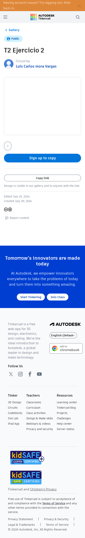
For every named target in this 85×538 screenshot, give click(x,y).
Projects (62, 413)
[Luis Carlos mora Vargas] (8, 63)
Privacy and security (39, 429)
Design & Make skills (39, 418)
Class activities (36, 413)
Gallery (14, 30)
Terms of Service (53, 503)
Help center (64, 424)
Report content (19, 218)
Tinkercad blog (66, 408)
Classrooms (33, 402)
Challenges (64, 418)
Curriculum (33, 408)
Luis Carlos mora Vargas (36, 66)
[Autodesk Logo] (65, 324)
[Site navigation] (5, 17)
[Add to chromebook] (66, 348)
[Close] (79, 5)
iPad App (13, 424)
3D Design (14, 402)
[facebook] (30, 374)
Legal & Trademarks (21, 525)
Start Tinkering (30, 297)
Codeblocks (15, 413)
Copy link (42, 178)
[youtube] (39, 374)
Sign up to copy (42, 157)
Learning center (67, 402)
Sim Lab (13, 418)
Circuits (13, 408)
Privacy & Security (56, 519)
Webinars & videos (38, 424)
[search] (78, 17)
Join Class (57, 297)
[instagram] (20, 374)
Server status (65, 429)
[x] (11, 374)
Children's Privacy (43, 489)
